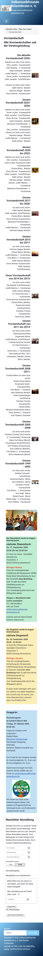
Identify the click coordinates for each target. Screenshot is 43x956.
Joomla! (7, 946)
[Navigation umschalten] (6, 21)
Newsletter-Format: (12, 861)
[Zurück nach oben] (39, 951)
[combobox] (15, 933)
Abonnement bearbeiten (15, 915)
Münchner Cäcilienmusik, (17, 739)
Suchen (7, 929)
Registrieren (11, 906)
